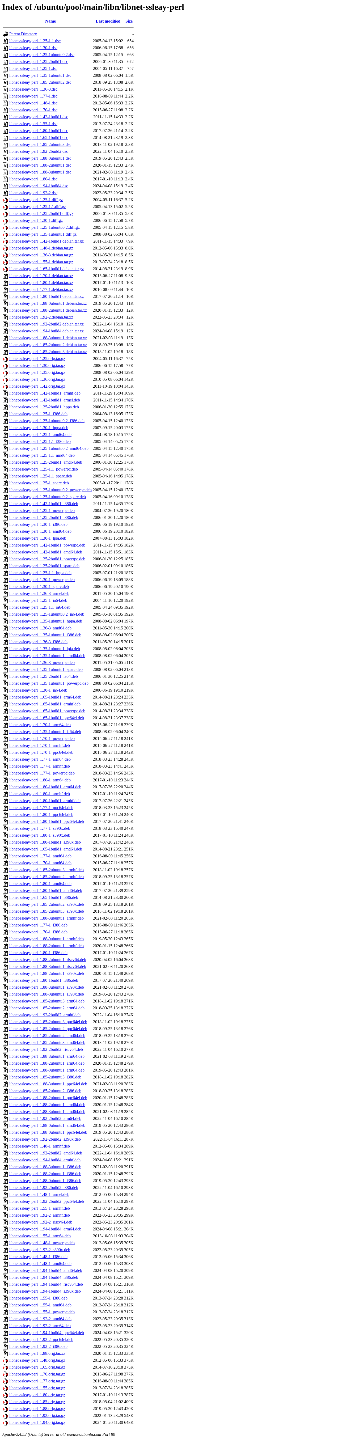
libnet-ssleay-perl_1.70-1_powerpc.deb (42, 738)
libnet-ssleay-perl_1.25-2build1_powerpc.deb (47, 559)
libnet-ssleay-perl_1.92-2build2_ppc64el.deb (46, 1201)
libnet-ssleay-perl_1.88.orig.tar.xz (37, 1353)
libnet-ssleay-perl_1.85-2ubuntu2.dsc (40, 82)
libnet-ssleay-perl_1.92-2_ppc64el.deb (41, 1339)
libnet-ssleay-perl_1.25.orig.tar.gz (37, 358)
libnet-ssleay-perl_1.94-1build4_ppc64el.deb (46, 1332)
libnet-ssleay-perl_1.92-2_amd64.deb (40, 1319)
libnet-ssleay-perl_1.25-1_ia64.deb (38, 600)
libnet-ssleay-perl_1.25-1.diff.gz (36, 199)
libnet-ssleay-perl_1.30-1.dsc (33, 47)
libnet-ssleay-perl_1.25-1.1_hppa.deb (40, 572)
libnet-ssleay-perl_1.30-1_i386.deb (38, 524)
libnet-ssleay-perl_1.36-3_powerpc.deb (42, 662)
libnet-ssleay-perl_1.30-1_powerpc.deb (42, 579)
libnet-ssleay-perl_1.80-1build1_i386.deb (43, 980)
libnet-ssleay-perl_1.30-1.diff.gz (36, 220)
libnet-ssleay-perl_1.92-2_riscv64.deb (40, 1222)
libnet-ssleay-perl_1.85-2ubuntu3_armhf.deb (46, 869)
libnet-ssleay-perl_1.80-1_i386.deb (38, 952)
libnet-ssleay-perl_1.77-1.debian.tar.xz (41, 289)
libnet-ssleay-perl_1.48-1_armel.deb (39, 1194)
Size (129, 21)
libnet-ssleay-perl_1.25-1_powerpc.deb (42, 510)
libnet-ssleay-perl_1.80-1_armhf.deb (39, 794)
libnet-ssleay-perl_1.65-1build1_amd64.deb (45, 849)
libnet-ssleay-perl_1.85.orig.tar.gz (37, 1401)
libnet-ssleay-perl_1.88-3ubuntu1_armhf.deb (46, 918)
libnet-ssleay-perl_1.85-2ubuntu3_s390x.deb (46, 911)
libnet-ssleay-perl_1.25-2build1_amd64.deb (45, 462)
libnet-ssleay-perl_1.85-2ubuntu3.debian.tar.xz (48, 351)
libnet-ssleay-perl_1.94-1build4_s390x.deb (45, 1291)
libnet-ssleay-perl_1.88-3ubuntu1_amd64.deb (47, 1111)
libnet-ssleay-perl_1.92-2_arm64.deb (40, 1325)
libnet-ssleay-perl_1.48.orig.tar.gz (37, 1360)
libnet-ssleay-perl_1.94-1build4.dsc (38, 186)
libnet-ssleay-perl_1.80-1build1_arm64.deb (45, 787)
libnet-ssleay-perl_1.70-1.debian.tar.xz (41, 275)
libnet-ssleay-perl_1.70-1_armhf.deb (39, 745)
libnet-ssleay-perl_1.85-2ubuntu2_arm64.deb (47, 1008)
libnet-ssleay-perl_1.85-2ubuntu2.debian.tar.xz (48, 344)
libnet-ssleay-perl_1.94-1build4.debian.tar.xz (46, 331)
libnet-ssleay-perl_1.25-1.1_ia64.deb (39, 607)
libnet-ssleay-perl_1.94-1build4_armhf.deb (45, 1160)
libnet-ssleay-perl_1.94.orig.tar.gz (37, 1422)
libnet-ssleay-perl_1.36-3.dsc (33, 89)
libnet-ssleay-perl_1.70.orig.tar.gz (37, 1374)
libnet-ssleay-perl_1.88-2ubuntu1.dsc (40, 165)
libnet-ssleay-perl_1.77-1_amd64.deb (40, 856)
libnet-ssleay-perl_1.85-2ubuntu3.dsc (40, 144)
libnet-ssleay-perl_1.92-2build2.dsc (38, 151)
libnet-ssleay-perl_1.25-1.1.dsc (35, 41)
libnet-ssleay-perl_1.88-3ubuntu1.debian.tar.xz (48, 338)
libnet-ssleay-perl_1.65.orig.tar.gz (37, 1367)
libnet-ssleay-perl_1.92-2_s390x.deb (39, 1249)
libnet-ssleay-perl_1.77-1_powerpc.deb (42, 773)
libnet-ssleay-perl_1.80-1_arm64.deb (40, 780)
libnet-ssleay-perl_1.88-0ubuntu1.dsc (40, 158)
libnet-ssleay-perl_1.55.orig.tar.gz (37, 1388)
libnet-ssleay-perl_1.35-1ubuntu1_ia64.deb (45, 731)
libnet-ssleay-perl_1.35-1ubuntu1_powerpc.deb (48, 683)
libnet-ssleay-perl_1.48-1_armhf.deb (39, 1146)
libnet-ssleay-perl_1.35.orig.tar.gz (37, 372)
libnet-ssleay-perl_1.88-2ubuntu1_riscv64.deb (47, 959)
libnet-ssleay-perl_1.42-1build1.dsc (38, 117)
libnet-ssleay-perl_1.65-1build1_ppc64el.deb (46, 718)
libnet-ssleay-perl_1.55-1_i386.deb (38, 1298)
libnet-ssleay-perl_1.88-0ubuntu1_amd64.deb (47, 1125)
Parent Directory (23, 34)
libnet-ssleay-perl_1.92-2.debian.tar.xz (41, 317)
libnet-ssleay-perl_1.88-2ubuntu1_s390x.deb (46, 973)
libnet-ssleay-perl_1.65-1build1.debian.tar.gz (46, 268)
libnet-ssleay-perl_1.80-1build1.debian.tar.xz (46, 296)
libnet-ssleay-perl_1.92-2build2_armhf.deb (45, 1015)
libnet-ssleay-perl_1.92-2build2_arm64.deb (45, 1118)
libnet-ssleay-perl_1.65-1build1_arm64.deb (45, 697)
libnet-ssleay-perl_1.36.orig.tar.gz (37, 379)
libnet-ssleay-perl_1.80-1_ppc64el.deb (41, 814)
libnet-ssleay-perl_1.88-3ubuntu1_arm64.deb (47, 1056)
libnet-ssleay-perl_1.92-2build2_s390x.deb (45, 1139)
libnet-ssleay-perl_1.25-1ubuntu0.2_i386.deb (47, 420)
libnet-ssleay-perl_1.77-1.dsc (33, 96)
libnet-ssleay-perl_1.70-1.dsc (33, 110)
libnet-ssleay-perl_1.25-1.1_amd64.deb (42, 455)
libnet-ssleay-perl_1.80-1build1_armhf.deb (45, 800)
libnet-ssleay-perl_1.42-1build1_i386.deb (43, 503)
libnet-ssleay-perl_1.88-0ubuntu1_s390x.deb (46, 994)
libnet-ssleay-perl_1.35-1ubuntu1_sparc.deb (46, 669)
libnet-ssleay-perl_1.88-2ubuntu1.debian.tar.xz (48, 310)
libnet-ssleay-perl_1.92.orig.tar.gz (37, 1415)
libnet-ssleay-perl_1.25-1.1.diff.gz (37, 206)
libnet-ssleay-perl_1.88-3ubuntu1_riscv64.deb (47, 966)
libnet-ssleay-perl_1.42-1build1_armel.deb (44, 400)
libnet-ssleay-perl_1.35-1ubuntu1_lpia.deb (44, 648)
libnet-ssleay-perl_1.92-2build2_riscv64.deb (46, 1049)
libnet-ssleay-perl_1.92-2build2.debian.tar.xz (46, 324)
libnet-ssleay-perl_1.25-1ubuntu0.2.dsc (41, 54)
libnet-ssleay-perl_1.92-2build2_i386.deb (43, 1187)
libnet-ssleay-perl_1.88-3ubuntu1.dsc (40, 172)
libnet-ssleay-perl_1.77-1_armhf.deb (39, 766)
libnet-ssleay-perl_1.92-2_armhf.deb (39, 1215)
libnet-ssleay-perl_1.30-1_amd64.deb (40, 531)
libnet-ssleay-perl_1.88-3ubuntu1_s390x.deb (46, 987)
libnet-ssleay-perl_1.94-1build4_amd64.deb (45, 1270)
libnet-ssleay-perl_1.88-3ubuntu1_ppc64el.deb (48, 1084)
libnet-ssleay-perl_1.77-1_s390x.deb (39, 828)
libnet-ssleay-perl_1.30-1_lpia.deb (37, 538)
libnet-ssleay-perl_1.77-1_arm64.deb (40, 759)
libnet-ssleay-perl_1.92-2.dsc (33, 193)
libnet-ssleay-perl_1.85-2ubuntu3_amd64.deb (47, 1042)
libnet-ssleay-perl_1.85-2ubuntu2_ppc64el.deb (48, 1028)
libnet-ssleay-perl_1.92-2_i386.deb (38, 1346)
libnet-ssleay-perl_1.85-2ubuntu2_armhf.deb (46, 876)
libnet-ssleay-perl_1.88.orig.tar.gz (37, 1408)
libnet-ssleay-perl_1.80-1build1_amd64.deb (45, 890)
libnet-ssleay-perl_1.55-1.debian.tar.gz (41, 262)
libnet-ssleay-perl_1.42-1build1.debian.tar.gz (46, 241)
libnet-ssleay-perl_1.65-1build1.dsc (38, 137)
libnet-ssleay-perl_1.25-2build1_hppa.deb (44, 407)
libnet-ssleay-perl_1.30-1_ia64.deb (38, 690)
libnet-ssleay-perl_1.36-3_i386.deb (38, 642)
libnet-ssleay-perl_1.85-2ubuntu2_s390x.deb (46, 904)
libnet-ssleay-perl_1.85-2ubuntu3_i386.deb (45, 1077)
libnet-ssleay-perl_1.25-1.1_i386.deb (40, 441)
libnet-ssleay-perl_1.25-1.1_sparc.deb (40, 476)
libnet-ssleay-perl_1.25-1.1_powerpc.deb (43, 469)
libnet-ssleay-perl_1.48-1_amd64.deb (40, 1263)
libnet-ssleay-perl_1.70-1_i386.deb (38, 932)
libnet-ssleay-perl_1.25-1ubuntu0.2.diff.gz (44, 227)
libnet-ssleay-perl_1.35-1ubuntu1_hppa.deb (45, 621)
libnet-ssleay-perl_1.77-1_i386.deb (38, 925)
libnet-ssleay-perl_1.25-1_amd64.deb (40, 434)
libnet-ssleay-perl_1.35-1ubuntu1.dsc (40, 75)
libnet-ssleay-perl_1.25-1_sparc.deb (39, 483)
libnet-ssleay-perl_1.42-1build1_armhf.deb (45, 393)
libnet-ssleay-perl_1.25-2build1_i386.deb (43, 517)
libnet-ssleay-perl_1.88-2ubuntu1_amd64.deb (47, 1104)
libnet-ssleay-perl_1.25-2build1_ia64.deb (43, 676)
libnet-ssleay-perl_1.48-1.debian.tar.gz (41, 248)
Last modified (108, 21)
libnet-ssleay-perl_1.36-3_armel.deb (39, 593)
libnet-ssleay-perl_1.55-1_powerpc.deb (42, 1312)
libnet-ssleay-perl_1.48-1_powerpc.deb (42, 1243)
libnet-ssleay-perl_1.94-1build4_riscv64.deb (46, 1284)
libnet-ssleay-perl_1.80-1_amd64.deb (40, 883)
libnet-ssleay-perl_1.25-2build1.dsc (38, 61)
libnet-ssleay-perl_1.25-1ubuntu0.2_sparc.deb (47, 496)
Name (50, 21)
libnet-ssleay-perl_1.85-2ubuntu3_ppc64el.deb (48, 1021)
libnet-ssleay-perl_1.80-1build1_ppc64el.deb (46, 821)
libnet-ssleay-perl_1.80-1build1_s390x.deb (45, 842)
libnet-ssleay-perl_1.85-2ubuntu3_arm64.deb (47, 1001)
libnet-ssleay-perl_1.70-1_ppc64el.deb (41, 752)
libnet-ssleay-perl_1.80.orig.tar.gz (37, 1395)
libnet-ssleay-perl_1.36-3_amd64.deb (40, 628)
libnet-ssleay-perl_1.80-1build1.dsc (38, 130)
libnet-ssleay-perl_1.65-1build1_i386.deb (43, 897)
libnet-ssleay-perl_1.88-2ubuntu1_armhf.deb (46, 945)
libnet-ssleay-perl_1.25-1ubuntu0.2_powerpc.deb (50, 490)
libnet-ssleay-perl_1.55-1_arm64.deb (40, 1236)
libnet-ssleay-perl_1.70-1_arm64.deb (40, 724)
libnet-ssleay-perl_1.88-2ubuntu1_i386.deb (45, 1173)
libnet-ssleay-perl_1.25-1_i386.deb (38, 414)
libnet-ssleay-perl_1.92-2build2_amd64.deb (45, 1153)
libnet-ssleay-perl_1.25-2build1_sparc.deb (44, 566)
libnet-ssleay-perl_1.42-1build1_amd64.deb (45, 552)
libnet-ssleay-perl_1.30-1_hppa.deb (38, 427)
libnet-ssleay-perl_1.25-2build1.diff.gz (41, 213)
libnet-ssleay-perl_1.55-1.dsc (33, 123)
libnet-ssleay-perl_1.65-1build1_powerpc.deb (47, 711)
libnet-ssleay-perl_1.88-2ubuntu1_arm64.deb (47, 1063)
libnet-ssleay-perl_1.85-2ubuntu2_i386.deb (45, 1091)
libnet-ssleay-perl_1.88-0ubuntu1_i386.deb (45, 1180)
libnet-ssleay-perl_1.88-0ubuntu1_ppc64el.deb (48, 1132)
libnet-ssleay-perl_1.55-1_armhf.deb (39, 1208)
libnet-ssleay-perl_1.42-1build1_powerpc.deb (47, 545)
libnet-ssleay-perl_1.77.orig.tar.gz (37, 1381)
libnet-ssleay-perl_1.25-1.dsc (33, 68)
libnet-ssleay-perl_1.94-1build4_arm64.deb (45, 1229)
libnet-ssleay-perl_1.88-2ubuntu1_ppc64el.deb (48, 1097)
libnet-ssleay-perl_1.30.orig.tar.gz (37, 365)
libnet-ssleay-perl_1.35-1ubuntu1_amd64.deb (47, 655)
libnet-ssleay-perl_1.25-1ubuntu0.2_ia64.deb (46, 614)
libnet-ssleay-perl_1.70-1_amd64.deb (40, 863)
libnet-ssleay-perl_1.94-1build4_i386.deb (43, 1277)
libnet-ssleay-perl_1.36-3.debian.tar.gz (41, 255)
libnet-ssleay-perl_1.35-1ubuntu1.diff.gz (43, 234)
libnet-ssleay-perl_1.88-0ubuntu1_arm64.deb (47, 1070)
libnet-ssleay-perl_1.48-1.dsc (33, 103)
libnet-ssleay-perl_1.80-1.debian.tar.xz (41, 282)
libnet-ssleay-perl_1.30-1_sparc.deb (39, 586)
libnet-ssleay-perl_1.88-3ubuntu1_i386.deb (45, 1167)
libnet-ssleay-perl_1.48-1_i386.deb (38, 1256)
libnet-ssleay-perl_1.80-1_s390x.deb (39, 835)
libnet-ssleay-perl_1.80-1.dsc (33, 179)
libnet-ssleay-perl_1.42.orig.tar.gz (37, 386)
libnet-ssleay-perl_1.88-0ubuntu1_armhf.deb (46, 939)
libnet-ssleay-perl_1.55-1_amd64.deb (40, 1305)
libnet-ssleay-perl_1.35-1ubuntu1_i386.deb (45, 635)
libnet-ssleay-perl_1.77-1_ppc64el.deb (41, 807)
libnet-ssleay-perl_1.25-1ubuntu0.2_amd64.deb (48, 448)
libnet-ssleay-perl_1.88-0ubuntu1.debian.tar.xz (48, 303)
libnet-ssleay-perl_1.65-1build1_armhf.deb (45, 704)
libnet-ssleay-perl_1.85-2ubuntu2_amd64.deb (47, 1035)
